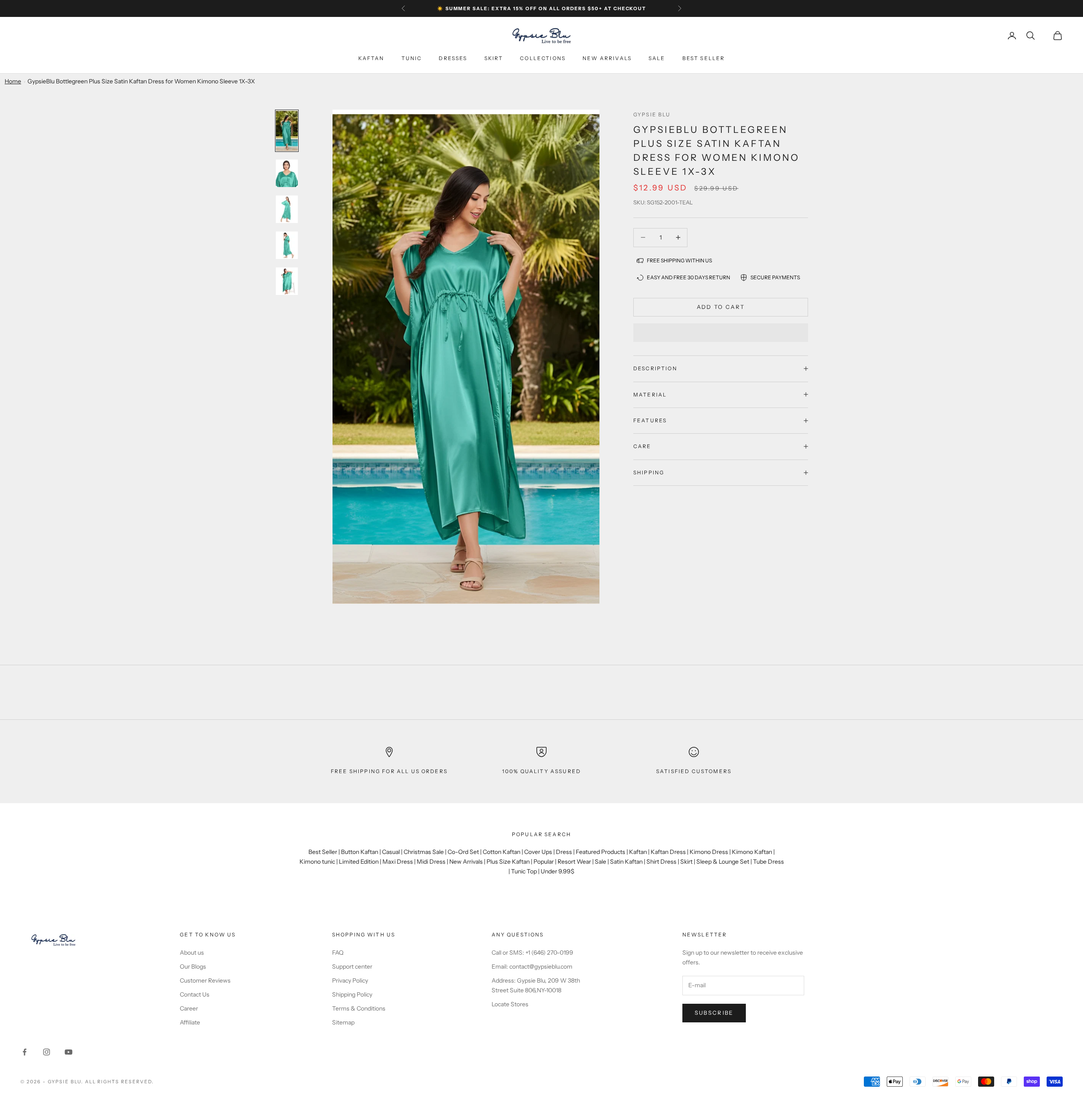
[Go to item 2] (287, 173)
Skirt (493, 58)
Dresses (453, 58)
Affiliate (190, 1022)
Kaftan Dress (668, 852)
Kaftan (371, 58)
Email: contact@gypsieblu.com (532, 966)
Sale (657, 58)
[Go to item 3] (287, 209)
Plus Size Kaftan (508, 861)
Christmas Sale (424, 852)
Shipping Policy (352, 994)
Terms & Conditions (358, 1008)
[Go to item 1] (287, 131)
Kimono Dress (709, 852)
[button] (720, 332)
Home (13, 81)
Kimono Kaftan (752, 852)
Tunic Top (524, 871)
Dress (564, 852)
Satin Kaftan (626, 861)
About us (192, 952)
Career (189, 1008)
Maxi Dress (397, 861)
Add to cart (721, 306)
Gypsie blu (652, 114)
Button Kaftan (359, 852)
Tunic (411, 58)
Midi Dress (431, 861)
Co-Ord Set (463, 852)
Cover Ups (538, 852)
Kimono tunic (317, 861)
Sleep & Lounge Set (722, 861)
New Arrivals (466, 861)
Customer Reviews (205, 980)
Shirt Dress (661, 861)
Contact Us (194, 994)
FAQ (338, 952)
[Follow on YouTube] (68, 1052)
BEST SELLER (703, 58)
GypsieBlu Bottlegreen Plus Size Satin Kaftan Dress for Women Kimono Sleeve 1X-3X (141, 81)
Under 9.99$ (557, 871)
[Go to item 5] (287, 281)
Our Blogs (193, 966)
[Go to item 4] (287, 245)
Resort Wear (574, 861)
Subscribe (714, 1012)
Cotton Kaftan (501, 852)
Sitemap (343, 1022)
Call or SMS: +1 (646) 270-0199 (532, 952)
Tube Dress (768, 861)
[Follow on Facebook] (24, 1052)
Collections (543, 58)
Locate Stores (510, 1004)
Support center (352, 966)
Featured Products (600, 852)
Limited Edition (359, 861)
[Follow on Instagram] (46, 1052)
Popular (543, 861)
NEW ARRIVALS (607, 58)
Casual (391, 852)
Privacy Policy (350, 980)
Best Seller (322, 852)
